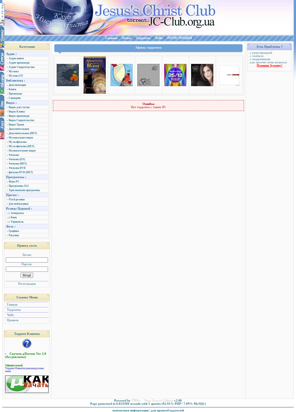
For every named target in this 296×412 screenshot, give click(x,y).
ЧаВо (10, 315)
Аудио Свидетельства (22, 67)
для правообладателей (167, 410)
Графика (14, 231)
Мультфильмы (18, 142)
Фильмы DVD (17, 168)
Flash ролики (17, 199)
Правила (12, 320)
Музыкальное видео (21, 137)
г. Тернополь (16, 221)
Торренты (13, 309)
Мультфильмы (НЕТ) (21, 146)
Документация (17, 85)
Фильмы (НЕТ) (18, 163)
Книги (12, 89)
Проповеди (15, 93)
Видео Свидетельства (21, 120)
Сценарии (15, 98)
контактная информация (130, 410)
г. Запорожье (16, 213)
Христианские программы (24, 190)
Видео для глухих (19, 107)
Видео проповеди (19, 115)
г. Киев (13, 217)
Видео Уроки (16, 124)
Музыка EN (16, 75)
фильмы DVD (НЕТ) (21, 172)
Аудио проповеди (19, 62)
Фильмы (14, 155)
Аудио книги (16, 58)
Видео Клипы (17, 111)
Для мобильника (19, 203)
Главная (11, 304)
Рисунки (14, 235)
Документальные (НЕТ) (23, 133)
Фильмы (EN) (17, 159)
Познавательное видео (22, 150)
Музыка (14, 71)
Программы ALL (19, 185)
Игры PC (14, 181)
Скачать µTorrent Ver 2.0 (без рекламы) (25, 355)
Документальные (19, 129)
